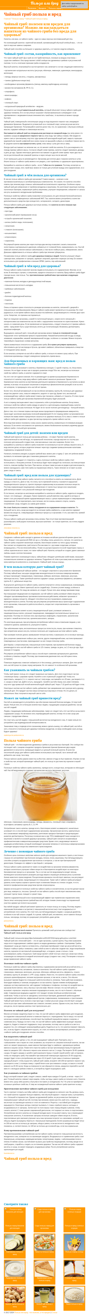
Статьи (54, 1312)
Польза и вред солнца (74, 1252)
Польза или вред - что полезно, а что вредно (32, 1312)
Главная (7, 19)
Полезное (32, 8)
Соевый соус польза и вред (74, 1279)
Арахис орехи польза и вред (15, 1305)
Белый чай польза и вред (45, 1305)
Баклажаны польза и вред (14, 1253)
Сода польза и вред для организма (44, 1227)
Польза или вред (45, 3)
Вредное (42, 8)
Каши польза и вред (74, 1304)
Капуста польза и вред (44, 1252)
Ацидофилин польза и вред (15, 1279)
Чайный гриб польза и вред (36, 19)
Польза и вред (55, 8)
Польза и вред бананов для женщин (14, 1227)
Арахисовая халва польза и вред (44, 1279)
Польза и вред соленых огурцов (74, 1227)
